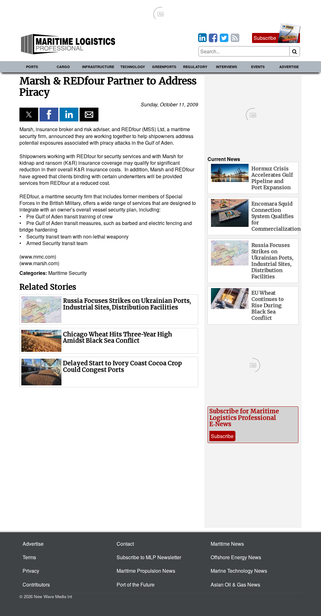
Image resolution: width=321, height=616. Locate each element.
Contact (125, 543)
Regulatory (195, 66)
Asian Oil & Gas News (235, 584)
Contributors (36, 584)
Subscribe (265, 37)
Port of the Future (136, 584)
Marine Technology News (239, 570)
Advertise (289, 66)
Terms (29, 557)
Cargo (63, 66)
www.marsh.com (39, 263)
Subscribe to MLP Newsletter (149, 557)
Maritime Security (67, 272)
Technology (132, 66)
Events (258, 66)
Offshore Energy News (236, 557)
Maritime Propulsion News (146, 570)
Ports (32, 66)
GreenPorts (164, 66)
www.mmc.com (38, 256)
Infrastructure (98, 66)
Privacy (31, 570)
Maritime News (227, 543)
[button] (28, 114)
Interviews (226, 66)
